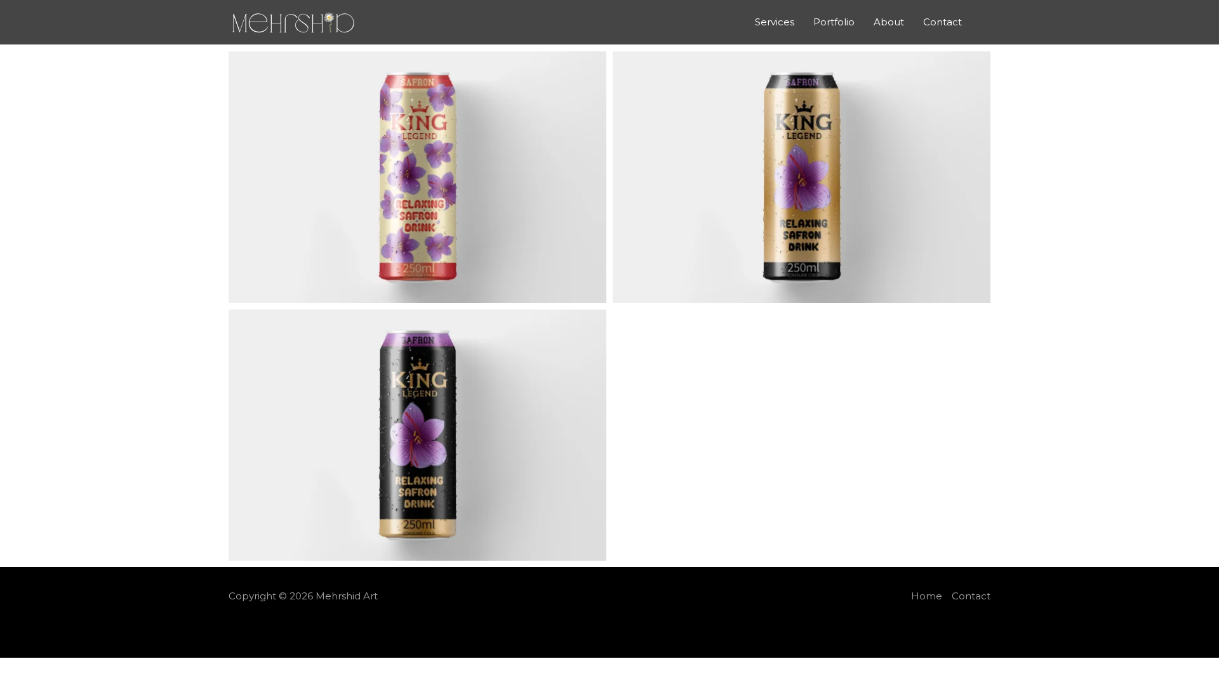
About (889, 22)
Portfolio (834, 22)
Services (774, 22)
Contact (942, 22)
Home (926, 596)
